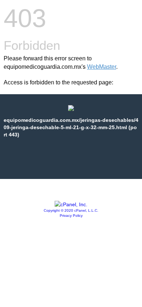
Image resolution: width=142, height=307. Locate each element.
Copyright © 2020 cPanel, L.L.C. (71, 210)
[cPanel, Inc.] (71, 204)
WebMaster (101, 67)
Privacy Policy (71, 216)
